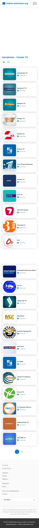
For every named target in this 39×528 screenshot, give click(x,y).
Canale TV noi (6, 468)
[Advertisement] (19, 29)
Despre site (5, 483)
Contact (4, 494)
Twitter (4, 476)
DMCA (4, 486)
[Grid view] (8, 62)
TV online (5, 465)
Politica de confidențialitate (10, 491)
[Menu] (35, 3)
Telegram (5, 479)
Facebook (5, 473)
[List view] (4, 62)
